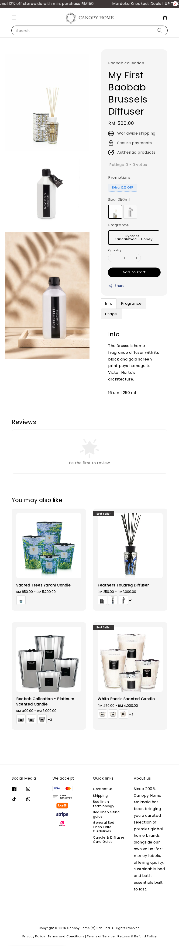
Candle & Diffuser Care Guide (108, 839)
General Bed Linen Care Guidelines (103, 826)
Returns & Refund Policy (137, 936)
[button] (14, 18)
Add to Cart (134, 272)
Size (119, 199)
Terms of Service (101, 936)
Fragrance (118, 225)
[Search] (159, 30)
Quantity (114, 250)
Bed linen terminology (103, 803)
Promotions (119, 177)
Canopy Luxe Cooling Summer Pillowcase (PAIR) (42, 936)
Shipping (100, 795)
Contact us (103, 789)
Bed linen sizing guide (106, 814)
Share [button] (120, 285)
